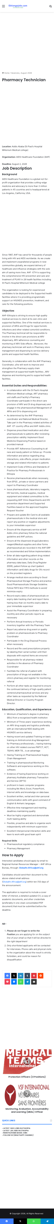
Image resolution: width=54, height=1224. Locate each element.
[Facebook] (7, 975)
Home (6, 73)
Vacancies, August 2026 (21, 73)
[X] (14, 975)
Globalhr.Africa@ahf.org (31, 867)
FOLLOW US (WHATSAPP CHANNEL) (18, 1135)
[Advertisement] (27, 42)
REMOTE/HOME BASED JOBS (15, 1133)
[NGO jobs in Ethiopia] (17, 6)
